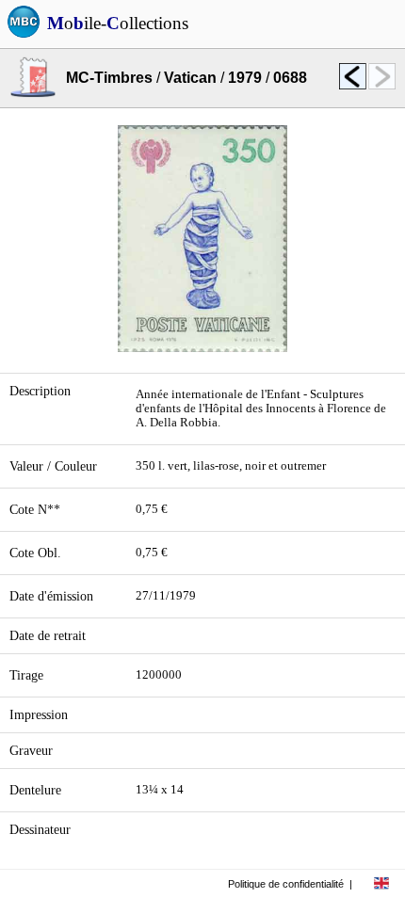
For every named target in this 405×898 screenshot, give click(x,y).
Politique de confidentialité (286, 884)
